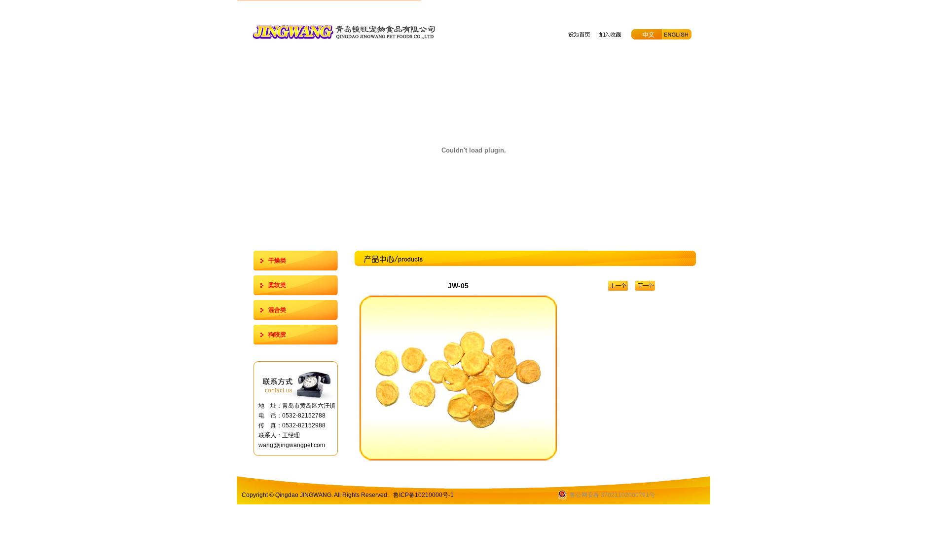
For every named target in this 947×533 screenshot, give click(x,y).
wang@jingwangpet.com (291, 445)
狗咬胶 (277, 334)
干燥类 (277, 260)
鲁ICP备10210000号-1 (423, 495)
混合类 (277, 309)
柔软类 (277, 285)
